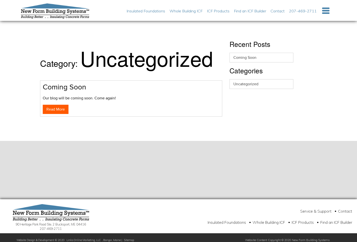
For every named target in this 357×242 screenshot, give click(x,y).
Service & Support (316, 211)
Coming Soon (244, 57)
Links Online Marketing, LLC (84, 240)
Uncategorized (245, 84)
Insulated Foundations (146, 11)
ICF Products (218, 11)
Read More (55, 109)
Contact (278, 11)
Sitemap (129, 240)
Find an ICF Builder (250, 11)
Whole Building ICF (186, 11)
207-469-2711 (303, 11)
